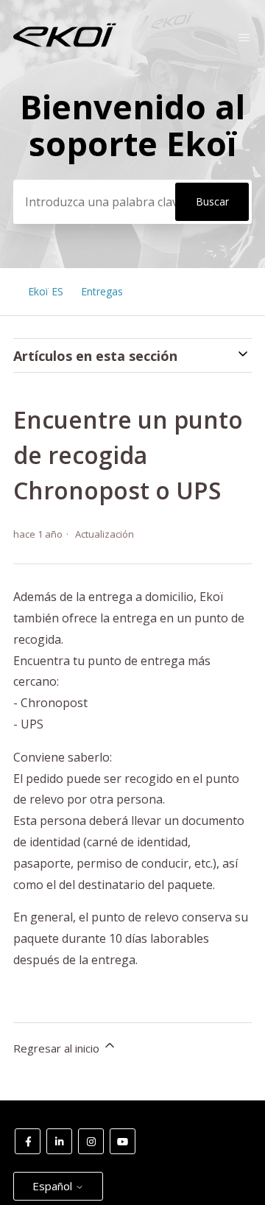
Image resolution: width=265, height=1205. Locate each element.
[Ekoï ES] (64, 43)
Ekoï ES (45, 291)
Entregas (102, 291)
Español (53, 1185)
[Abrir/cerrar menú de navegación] (244, 37)
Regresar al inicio (57, 1048)
